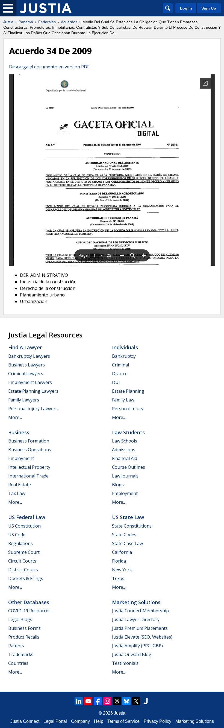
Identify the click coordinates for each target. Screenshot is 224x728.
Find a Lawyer (25, 347)
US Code (16, 535)
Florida (119, 561)
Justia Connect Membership (140, 611)
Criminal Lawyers (25, 374)
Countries (18, 663)
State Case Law (127, 543)
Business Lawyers (26, 365)
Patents (16, 646)
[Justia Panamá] (46, 8)
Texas (118, 578)
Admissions (123, 450)
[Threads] (117, 701)
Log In (186, 8)
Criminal (120, 365)
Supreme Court (24, 552)
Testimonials (125, 663)
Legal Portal (55, 721)
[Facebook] (98, 701)
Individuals (125, 347)
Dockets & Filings (25, 578)
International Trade (28, 476)
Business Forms (24, 628)
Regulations (20, 543)
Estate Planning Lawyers (33, 391)
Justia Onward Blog (131, 654)
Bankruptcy (124, 356)
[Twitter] (136, 701)
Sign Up (208, 8)
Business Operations (29, 450)
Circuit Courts (22, 561)
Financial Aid (124, 458)
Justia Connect (24, 721)
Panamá (26, 22)
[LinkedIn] (79, 701)
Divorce (120, 374)
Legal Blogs (20, 619)
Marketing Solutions (136, 602)
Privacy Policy (157, 721)
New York (122, 570)
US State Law (128, 517)
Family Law (123, 400)
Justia (8, 22)
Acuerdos (69, 22)
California (122, 552)
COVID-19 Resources (29, 611)
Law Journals (125, 476)
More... (15, 417)
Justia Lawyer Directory (136, 619)
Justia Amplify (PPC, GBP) (137, 646)
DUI (116, 382)
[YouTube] (88, 701)
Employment (21, 458)
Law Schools (124, 441)
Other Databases (28, 602)
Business (18, 432)
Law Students (128, 432)
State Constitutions (132, 526)
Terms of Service (123, 721)
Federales (47, 22)
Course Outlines (128, 467)
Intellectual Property (29, 467)
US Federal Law (26, 517)
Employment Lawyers (30, 382)
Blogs (118, 485)
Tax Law (16, 493)
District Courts (23, 570)
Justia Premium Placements (140, 628)
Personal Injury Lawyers (33, 409)
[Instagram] (107, 701)
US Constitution (24, 526)
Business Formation (28, 441)
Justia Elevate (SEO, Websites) (142, 637)
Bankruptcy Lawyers (29, 356)
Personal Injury (127, 409)
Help (98, 721)
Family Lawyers (23, 400)
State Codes (124, 535)
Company (80, 721)
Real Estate (19, 485)
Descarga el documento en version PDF (49, 67)
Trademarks (20, 654)
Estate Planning (128, 391)
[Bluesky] (126, 701)
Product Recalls (23, 637)
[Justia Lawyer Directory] (146, 701)
